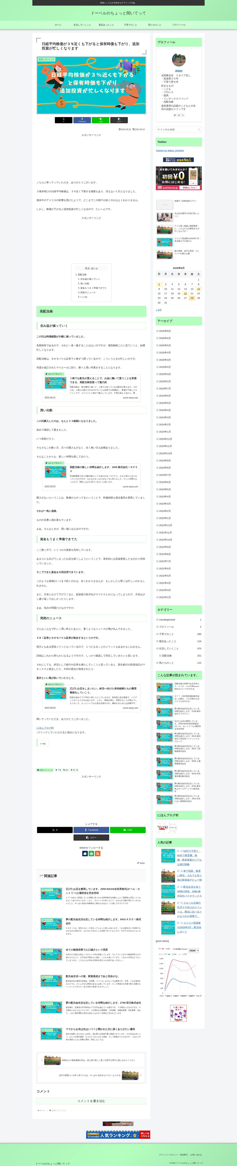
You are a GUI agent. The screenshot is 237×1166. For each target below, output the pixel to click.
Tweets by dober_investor (170, 150)
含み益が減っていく (90, 279)
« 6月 (159, 310)
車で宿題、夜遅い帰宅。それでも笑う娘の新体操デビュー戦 (189, 875)
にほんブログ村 (45, 728)
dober (179, 70)
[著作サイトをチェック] (85, 853)
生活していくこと (46, 770)
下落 (59, 770)
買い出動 (84, 283)
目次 (87, 268)
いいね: (84, 297)
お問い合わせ (196, 1155)
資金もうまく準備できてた (93, 288)
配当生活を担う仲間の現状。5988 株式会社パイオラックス (189, 891)
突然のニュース (88, 292)
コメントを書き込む (91, 1101)
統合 (67, 770)
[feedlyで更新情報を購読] (91, 853)
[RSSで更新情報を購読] (97, 853)
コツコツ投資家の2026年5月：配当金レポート (189, 927)
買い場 (75, 770)
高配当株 (82, 274)
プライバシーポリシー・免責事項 (173, 1155)
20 (185, 293)
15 (198, 289)
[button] (119, 120)
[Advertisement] (91, 156)
